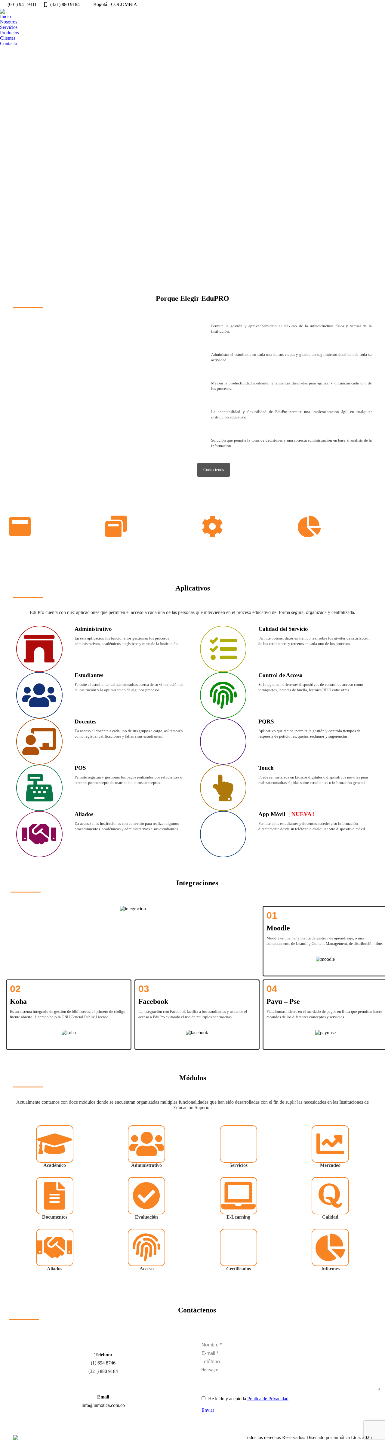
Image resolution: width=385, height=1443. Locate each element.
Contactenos (213, 469)
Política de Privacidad (267, 1398)
